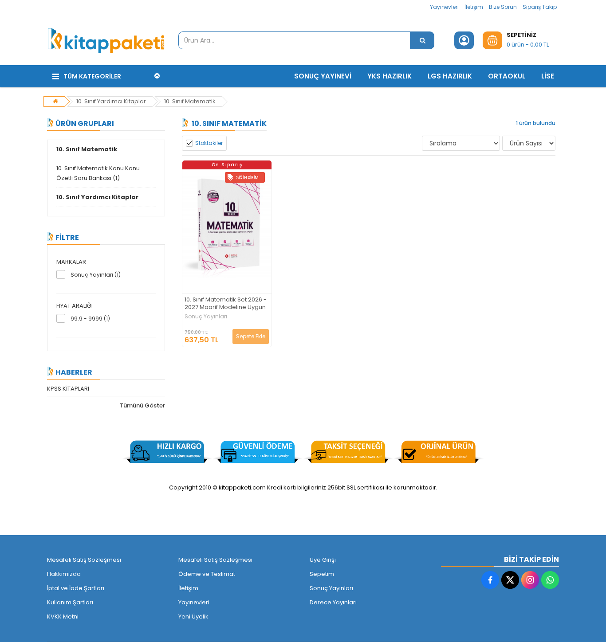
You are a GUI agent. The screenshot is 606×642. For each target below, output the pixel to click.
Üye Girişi (323, 560)
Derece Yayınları (333, 602)
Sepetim (322, 574)
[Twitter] (510, 580)
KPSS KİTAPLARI (68, 388)
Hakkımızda (64, 574)
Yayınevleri (444, 7)
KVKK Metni (63, 616)
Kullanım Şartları (70, 602)
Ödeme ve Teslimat (206, 574)
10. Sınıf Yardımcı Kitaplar (111, 101)
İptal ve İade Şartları (75, 588)
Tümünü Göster (142, 405)
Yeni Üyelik (193, 616)
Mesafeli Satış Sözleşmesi (84, 560)
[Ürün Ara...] (422, 40)
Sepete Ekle (250, 336)
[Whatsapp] (550, 580)
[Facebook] (490, 580)
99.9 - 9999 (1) (90, 318)
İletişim (473, 7)
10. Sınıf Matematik (190, 101)
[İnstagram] (530, 580)
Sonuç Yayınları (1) (96, 274)
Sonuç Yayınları (206, 316)
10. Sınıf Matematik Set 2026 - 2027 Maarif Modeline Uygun (226, 303)
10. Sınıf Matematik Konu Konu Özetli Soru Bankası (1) (98, 173)
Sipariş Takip (540, 7)
